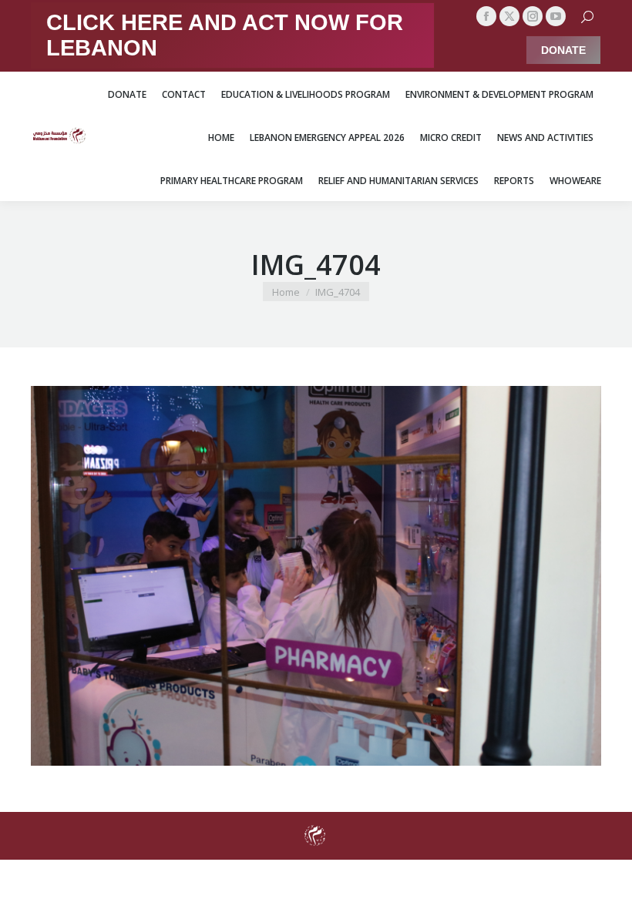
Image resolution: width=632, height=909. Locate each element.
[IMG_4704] (316, 576)
